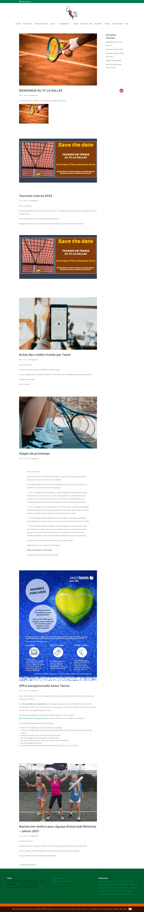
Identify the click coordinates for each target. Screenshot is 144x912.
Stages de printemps (34, 453)
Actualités (98, 24)
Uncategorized (33, 95)
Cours (53, 24)
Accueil (17, 24)
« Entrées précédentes (27, 865)
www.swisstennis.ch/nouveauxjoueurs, (34, 718)
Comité (75, 24)
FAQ (126, 24)
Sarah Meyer (51, 855)
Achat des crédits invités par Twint (45, 355)
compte (69, 374)
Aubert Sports (103, 881)
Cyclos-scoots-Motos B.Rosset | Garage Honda (116, 887)
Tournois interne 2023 (35, 196)
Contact (107, 24)
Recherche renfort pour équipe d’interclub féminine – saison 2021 (57, 829)
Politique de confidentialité (63, 881)
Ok (130, 909)
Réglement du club (60, 878)
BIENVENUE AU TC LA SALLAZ (41, 90)
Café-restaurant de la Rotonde (109, 884)
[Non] (142, 909)
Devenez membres (41, 24)
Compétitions (64, 24)
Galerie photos (117, 24)
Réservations (27, 24)
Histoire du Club (86, 24)
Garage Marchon (104, 891)
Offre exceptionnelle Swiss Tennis (44, 686)
